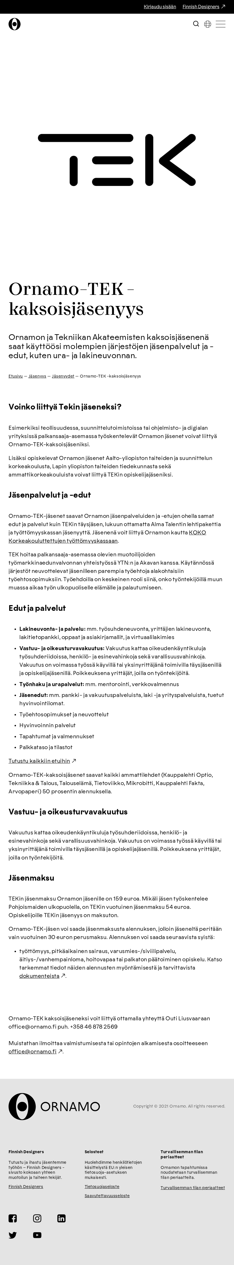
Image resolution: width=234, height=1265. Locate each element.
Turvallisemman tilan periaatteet (193, 1188)
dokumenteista (39, 976)
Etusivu (16, 376)
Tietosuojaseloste (102, 1187)
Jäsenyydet (63, 376)
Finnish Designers (201, 7)
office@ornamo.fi (33, 1052)
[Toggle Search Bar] (196, 24)
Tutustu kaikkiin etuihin (39, 761)
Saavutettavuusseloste (107, 1196)
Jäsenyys (38, 376)
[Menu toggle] (220, 24)
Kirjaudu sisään (160, 7)
